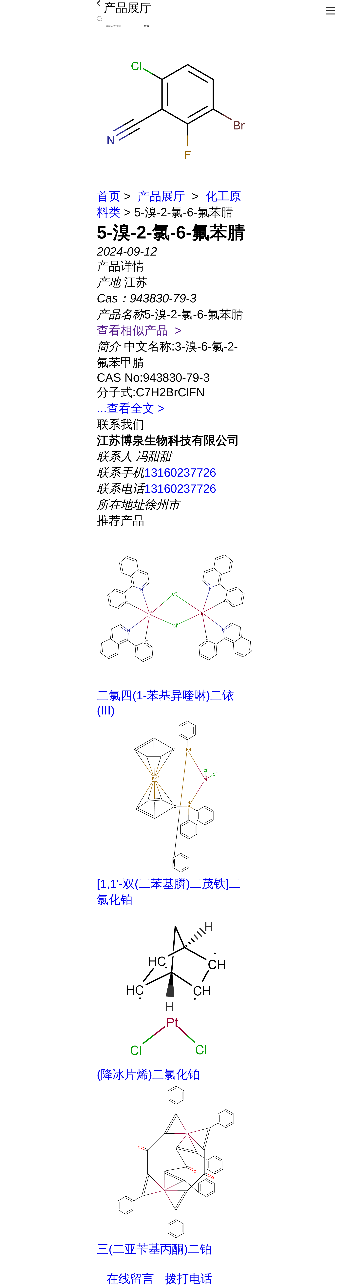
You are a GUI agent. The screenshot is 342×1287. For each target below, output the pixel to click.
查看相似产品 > (139, 330)
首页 (109, 196)
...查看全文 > (131, 408)
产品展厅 (161, 196)
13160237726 (180, 472)
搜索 (146, 26)
